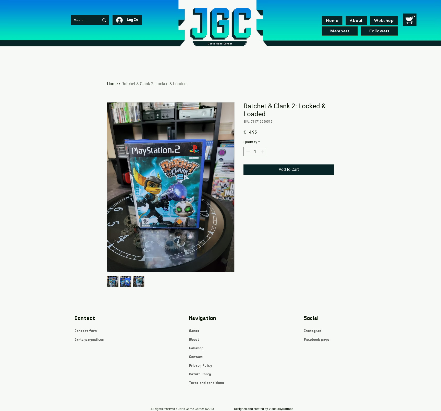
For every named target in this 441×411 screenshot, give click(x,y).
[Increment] (263, 151)
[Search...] (104, 20)
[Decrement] (247, 151)
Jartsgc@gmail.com (89, 339)
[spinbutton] (255, 151)
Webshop (196, 348)
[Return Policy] (207, 371)
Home (112, 83)
